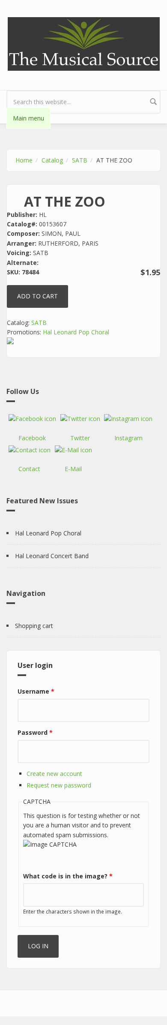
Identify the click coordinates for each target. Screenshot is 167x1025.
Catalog (52, 160)
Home (24, 160)
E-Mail (73, 469)
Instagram (128, 438)
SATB (79, 160)
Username (36, 691)
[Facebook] (32, 419)
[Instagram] (128, 419)
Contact (29, 469)
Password (35, 732)
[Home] (84, 43)
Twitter (80, 438)
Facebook (32, 438)
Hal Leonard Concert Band (52, 556)
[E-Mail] (73, 450)
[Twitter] (80, 419)
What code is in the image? (68, 876)
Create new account (54, 774)
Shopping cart (34, 626)
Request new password (59, 785)
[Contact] (30, 450)
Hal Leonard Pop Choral (76, 332)
